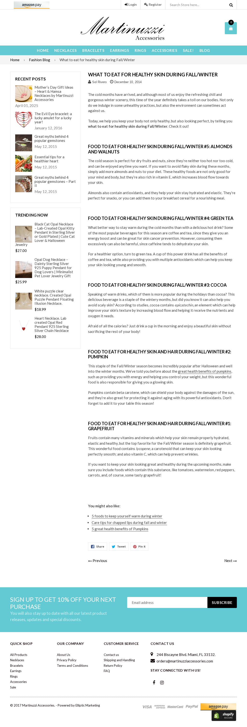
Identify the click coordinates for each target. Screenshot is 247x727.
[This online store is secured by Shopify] (224, 715)
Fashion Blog (39, 60)
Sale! (188, 50)
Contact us (111, 655)
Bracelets (93, 50)
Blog (204, 50)
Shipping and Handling (119, 660)
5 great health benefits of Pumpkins (120, 529)
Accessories (164, 50)
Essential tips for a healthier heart (49, 159)
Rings (140, 50)
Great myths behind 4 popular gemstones (51, 138)
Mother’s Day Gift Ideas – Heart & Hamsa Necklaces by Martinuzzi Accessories (53, 93)
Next (228, 560)
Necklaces (65, 50)
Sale (13, 687)
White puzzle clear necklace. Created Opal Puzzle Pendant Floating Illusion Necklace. (54, 297)
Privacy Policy (66, 660)
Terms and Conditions (72, 666)
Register (155, 4)
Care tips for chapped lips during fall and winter (129, 522)
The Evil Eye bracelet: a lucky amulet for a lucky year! (53, 118)
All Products (18, 655)
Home (43, 50)
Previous (100, 560)
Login (132, 4)
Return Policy (113, 666)
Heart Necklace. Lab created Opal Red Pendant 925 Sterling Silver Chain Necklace (51, 324)
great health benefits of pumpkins (204, 371)
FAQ (107, 671)
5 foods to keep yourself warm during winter (127, 516)
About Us (63, 655)
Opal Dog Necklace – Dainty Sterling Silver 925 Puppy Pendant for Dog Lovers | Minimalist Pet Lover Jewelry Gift (53, 268)
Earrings (119, 50)
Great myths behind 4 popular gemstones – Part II (55, 181)
